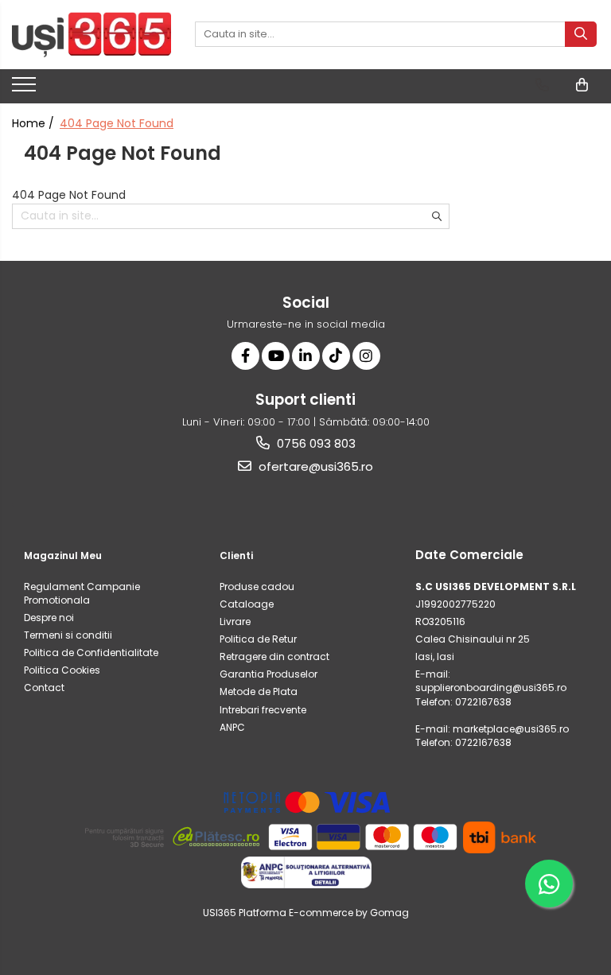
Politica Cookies (62, 670)
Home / (34, 123)
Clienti (236, 555)
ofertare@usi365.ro (314, 466)
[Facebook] (245, 356)
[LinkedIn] (306, 356)
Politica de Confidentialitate (91, 652)
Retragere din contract (274, 656)
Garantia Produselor (268, 674)
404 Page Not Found (116, 123)
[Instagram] (366, 356)
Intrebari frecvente (263, 710)
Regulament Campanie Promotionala (82, 593)
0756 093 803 (315, 443)
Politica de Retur (258, 639)
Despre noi (49, 617)
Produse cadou (257, 586)
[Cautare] (581, 34)
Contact (44, 687)
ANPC (232, 727)
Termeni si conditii (68, 635)
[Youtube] (276, 356)
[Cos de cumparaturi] (582, 85)
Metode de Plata (259, 691)
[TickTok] (336, 356)
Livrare (235, 621)
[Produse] (26, 89)
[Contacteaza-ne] (542, 85)
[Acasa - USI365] (91, 34)
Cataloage (247, 604)
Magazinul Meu (63, 555)
